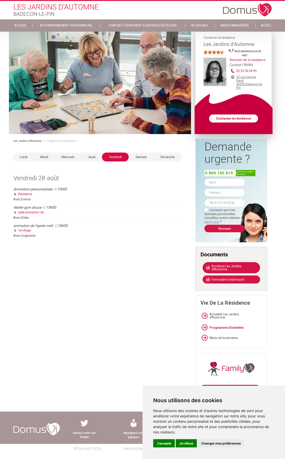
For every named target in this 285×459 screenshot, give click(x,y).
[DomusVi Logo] (247, 7)
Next (194, 83)
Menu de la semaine (224, 338)
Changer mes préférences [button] (221, 443)
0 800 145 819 (219, 172)
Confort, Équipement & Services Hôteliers (142, 25)
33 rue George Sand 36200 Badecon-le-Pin (249, 82)
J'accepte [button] (164, 443)
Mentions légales (135, 449)
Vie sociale (199, 25)
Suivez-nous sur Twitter (84, 435)
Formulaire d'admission (228, 279)
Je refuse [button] (186, 443)
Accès (266, 25)
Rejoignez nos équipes (133, 435)
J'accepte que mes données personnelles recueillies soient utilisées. (224, 216)
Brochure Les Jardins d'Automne (226, 267)
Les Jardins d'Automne (27, 141)
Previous (5, 83)
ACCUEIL (20, 25)
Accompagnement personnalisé (66, 25)
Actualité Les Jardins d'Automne (224, 315)
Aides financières (235, 25)
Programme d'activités (227, 327)
